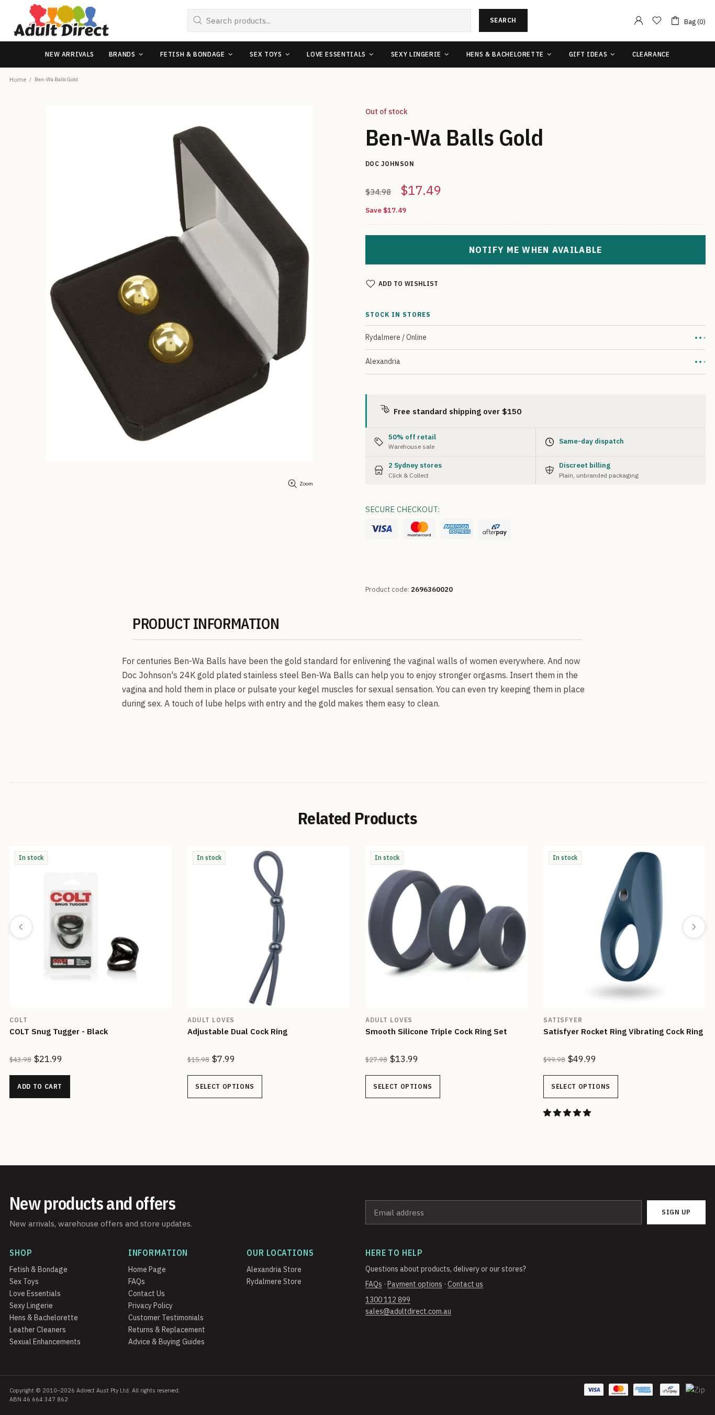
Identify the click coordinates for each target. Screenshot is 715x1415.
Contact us (465, 1284)
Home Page (147, 1269)
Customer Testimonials (166, 1317)
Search (503, 20)
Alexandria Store (274, 1269)
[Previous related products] (20, 926)
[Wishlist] (657, 20)
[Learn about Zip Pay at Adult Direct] (696, 1395)
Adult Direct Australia (61, 20)
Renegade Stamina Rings (251, 1031)
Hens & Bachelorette (43, 1317)
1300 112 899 (387, 1300)
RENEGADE (222, 1020)
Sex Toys (24, 1281)
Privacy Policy (150, 1305)
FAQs (136, 1281)
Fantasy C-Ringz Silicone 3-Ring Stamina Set (459, 1036)
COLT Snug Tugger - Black (609, 1031)
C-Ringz (397, 1020)
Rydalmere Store (274, 1281)
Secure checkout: (402, 509)
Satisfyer (45, 1020)
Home (17, 79)
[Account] (638, 20)
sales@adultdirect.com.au (408, 1311)
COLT (568, 1020)
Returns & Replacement (166, 1329)
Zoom (306, 483)
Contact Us (146, 1293)
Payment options (414, 1284)
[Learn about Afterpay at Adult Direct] (494, 529)
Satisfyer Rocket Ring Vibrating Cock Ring (105, 1031)
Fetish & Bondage (38, 1269)
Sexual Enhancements (45, 1341)
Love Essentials (35, 1293)
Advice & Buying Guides (166, 1341)
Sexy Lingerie (31, 1305)
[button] (50, 1113)
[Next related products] (694, 926)
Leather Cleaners (37, 1329)
